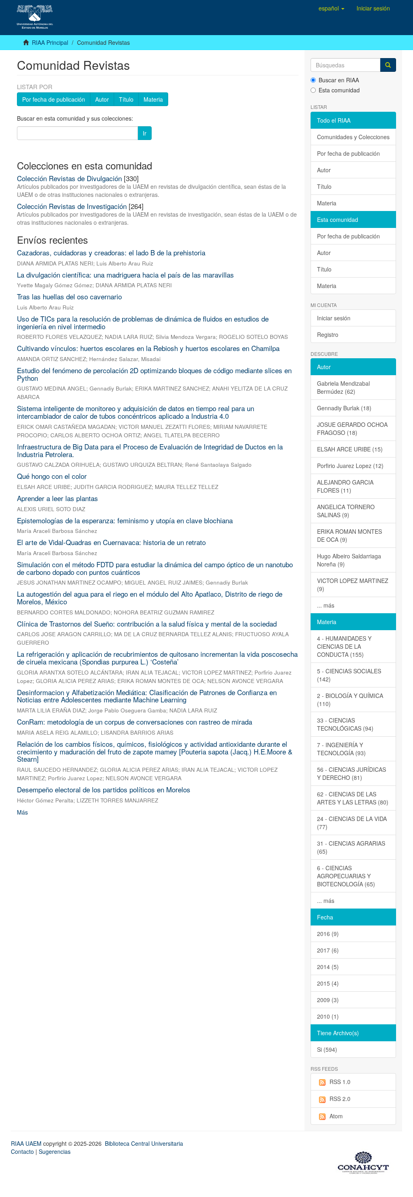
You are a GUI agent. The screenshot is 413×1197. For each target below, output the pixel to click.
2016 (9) (328, 934)
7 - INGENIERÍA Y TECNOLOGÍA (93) (341, 749)
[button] (331, 8)
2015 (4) (328, 983)
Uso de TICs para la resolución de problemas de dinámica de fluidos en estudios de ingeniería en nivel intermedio (143, 322)
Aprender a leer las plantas (57, 498)
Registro (327, 334)
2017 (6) (328, 950)
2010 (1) (328, 1016)
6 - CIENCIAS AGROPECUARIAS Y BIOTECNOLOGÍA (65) (346, 876)
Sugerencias (55, 1151)
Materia (153, 99)
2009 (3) (328, 1000)
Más (22, 812)
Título (126, 99)
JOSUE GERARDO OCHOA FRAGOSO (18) (352, 428)
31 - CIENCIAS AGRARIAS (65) (351, 847)
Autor (102, 99)
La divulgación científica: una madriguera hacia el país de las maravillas (125, 274)
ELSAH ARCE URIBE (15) (350, 449)
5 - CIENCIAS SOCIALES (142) (349, 675)
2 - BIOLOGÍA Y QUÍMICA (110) (350, 699)
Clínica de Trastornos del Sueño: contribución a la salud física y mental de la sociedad (147, 623)
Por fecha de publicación (53, 99)
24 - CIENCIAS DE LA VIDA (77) (352, 823)
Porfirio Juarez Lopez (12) (350, 466)
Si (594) (327, 1049)
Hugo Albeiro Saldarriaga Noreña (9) (349, 560)
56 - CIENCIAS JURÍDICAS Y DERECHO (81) (351, 773)
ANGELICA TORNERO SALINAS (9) (346, 511)
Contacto (22, 1151)
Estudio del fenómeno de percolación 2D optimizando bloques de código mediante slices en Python (154, 374)
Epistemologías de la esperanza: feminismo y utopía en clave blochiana (125, 520)
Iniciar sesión (333, 318)
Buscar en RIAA (339, 80)
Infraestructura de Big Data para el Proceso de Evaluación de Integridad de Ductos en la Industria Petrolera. (150, 450)
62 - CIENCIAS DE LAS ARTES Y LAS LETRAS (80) (352, 798)
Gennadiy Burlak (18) (344, 408)
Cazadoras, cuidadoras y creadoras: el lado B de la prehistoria (111, 252)
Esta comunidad (339, 90)
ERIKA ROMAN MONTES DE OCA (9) (349, 535)
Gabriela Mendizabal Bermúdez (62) (343, 387)
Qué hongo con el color (52, 476)
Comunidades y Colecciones (353, 137)
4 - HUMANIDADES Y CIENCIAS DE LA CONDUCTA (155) (344, 646)
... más (325, 605)
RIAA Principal (50, 42)
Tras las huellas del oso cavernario (69, 296)
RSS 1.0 (340, 1082)
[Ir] (388, 65)
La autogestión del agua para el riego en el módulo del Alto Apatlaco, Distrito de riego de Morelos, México (149, 597)
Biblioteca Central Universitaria (144, 1143)
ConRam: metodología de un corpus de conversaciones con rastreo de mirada (134, 722)
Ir (144, 133)
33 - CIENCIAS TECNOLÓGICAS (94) (345, 724)
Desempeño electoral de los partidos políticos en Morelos (103, 789)
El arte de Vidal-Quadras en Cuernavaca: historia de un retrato (111, 542)
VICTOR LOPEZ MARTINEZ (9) (352, 585)
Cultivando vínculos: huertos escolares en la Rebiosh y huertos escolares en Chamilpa (148, 348)
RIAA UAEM (27, 1143)
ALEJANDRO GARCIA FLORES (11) (345, 486)
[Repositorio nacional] (366, 1161)
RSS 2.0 (340, 1099)
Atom (336, 1116)
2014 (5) (328, 967)
